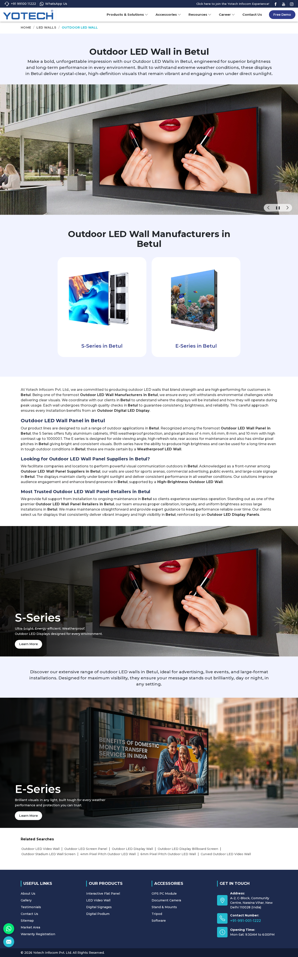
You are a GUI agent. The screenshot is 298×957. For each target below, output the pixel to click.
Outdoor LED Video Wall (40, 849)
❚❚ (278, 208)
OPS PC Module (164, 893)
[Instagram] (291, 4)
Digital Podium (98, 914)
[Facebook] (275, 4)
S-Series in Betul (102, 346)
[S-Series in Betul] (102, 297)
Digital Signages (99, 907)
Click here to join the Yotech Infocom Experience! (232, 3)
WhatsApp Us (56, 4)
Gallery (26, 900)
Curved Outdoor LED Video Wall (226, 854)
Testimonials (31, 907)
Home (26, 27)
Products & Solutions (125, 14)
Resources (197, 14)
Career (225, 14)
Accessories (166, 14)
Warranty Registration (38, 934)
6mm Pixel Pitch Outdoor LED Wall (168, 854)
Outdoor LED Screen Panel (85, 849)
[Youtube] (283, 4)
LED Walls (46, 27)
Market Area (30, 927)
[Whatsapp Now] (8, 928)
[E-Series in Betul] (196, 297)
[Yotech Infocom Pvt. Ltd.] (28, 15)
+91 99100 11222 (23, 4)
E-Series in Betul (196, 346)
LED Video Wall (98, 900)
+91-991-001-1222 (245, 921)
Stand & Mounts (164, 907)
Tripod (157, 914)
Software (159, 921)
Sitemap (27, 921)
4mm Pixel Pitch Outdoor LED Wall (108, 854)
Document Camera (166, 900)
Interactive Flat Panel (103, 893)
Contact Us (252, 14)
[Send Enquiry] (8, 941)
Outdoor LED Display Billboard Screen (188, 849)
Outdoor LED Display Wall (132, 849)
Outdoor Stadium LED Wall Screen (48, 854)
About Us (28, 893)
